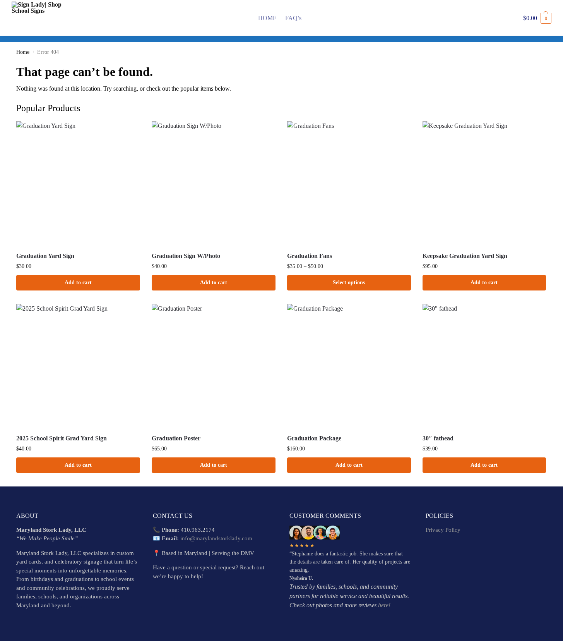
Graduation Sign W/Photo (186, 256)
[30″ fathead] (484, 366)
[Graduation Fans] (349, 183)
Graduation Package (314, 438)
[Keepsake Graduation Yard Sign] (484, 183)
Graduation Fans (309, 256)
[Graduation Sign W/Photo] (214, 183)
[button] (537, 18)
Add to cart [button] (78, 282)
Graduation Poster (176, 438)
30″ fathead (438, 438)
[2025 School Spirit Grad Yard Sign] (78, 366)
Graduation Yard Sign (45, 256)
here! (384, 605)
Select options (349, 282)
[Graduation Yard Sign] (78, 183)
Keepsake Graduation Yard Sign (465, 256)
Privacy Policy (443, 530)
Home (22, 52)
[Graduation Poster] (214, 366)
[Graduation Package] (349, 366)
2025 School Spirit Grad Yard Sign (61, 438)
